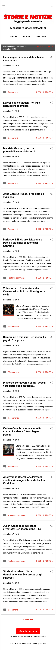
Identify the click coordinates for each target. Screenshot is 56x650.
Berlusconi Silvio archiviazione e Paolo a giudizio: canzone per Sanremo (22, 242)
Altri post (28, 619)
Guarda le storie (28, 631)
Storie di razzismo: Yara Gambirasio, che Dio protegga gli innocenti (22, 574)
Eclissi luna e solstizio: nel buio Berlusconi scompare (21, 104)
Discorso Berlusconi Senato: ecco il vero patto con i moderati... (24, 384)
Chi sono (26, 36)
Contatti (41, 36)
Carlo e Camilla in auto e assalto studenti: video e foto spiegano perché (22, 431)
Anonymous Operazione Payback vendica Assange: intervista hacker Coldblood (24, 480)
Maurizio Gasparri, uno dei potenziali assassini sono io (19, 150)
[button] (51, 57)
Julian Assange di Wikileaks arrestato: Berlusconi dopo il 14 (22, 527)
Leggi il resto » (44, 92)
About (13, 36)
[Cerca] (52, 7)
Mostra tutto (45, 47)
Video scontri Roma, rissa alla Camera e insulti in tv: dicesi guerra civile (24, 291)
